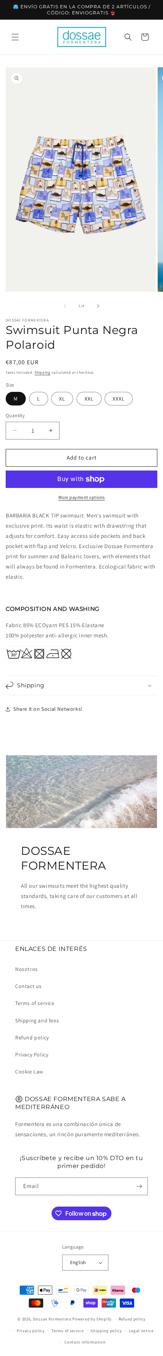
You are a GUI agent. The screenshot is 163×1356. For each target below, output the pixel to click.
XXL (89, 398)
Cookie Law (29, 1071)
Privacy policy (31, 1330)
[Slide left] (64, 306)
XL (62, 398)
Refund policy (32, 1037)
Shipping (42, 372)
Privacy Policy (31, 1054)
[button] (15, 37)
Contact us (28, 986)
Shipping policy (106, 1330)
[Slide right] (98, 306)
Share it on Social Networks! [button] (48, 708)
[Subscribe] (139, 1186)
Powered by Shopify (91, 1319)
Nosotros (26, 969)
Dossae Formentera (52, 1319)
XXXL (119, 398)
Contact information (84, 1342)
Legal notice (141, 1330)
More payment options (81, 497)
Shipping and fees (37, 1020)
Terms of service (35, 1003)
